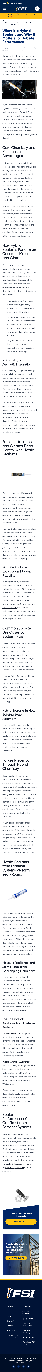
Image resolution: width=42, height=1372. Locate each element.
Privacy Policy (29, 1361)
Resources (11, 1330)
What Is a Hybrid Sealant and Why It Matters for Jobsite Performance (21, 23)
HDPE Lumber (28, 1337)
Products (10, 1307)
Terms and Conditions (15, 1361)
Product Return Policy (22, 1362)
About (9, 1312)
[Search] (37, 8)
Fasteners (26, 1307)
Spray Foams (27, 1319)
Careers (10, 1326)
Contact (10, 1321)
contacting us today (14, 1168)
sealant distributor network (18, 1164)
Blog (4, 20)
